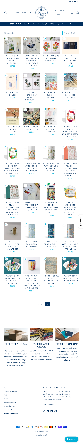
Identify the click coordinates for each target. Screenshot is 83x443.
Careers (6, 388)
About (60, 14)
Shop (18, 12)
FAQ (5, 395)
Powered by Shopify (41, 435)
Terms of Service (9, 406)
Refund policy (9, 410)
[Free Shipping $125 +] (16, 334)
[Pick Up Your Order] (41, 334)
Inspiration (60, 11)
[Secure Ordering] (67, 334)
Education (27, 12)
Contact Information (11, 391)
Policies (6, 399)
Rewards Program (10, 402)
